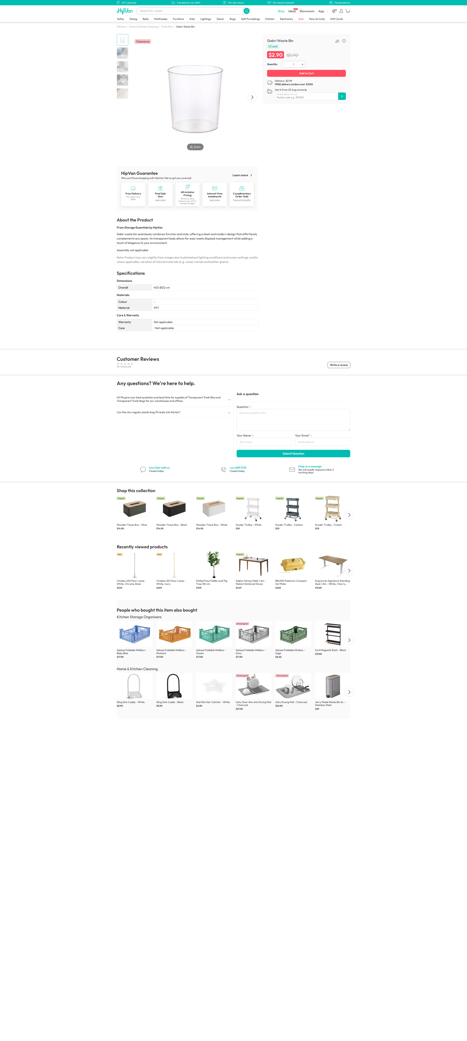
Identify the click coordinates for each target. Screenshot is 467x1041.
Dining (133, 19)
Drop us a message (310, 466)
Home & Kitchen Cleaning (143, 26)
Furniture (178, 19)
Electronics (286, 19)
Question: (244, 407)
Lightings (205, 19)
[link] (133, 194)
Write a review (339, 365)
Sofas (120, 19)
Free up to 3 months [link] (241, 200)
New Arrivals (317, 19)
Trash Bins (167, 26)
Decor (220, 19)
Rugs (233, 19)
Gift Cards (336, 19)
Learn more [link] (241, 175)
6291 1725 (238, 467)
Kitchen (269, 19)
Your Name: (245, 435)
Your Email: (303, 435)
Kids (192, 19)
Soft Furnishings (250, 19)
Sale (301, 19)
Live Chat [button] (159, 467)
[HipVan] (125, 11)
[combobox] (193, 10)
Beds (145, 19)
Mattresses (160, 19)
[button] (247, 11)
